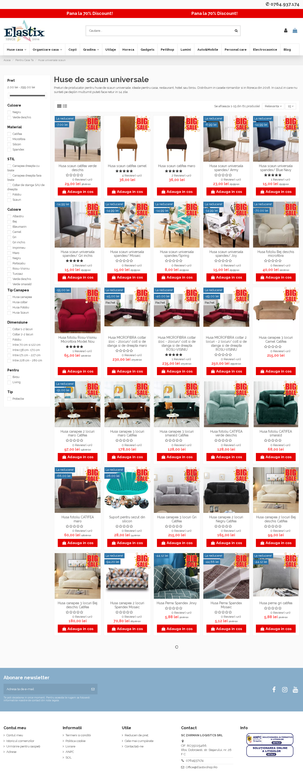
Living (17, 382)
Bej (15, 221)
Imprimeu (19, 247)
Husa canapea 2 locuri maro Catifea (77, 433)
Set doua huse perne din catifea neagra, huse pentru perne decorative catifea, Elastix (176, 695)
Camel (17, 232)
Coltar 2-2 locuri (23, 334)
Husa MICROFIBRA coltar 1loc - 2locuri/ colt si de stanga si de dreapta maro (127, 341)
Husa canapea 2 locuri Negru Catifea (226, 519)
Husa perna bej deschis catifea (77, 691)
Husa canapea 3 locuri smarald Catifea (177, 433)
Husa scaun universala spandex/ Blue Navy (276, 168)
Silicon (17, 144)
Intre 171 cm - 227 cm (26, 355)
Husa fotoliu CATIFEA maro (78, 519)
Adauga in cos (80, 191)
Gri (14, 237)
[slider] (9, 95)
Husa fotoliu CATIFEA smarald (276, 433)
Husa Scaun (21, 312)
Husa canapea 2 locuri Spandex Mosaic (127, 605)
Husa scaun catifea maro (176, 166)
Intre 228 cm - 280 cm (27, 360)
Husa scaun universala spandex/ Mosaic (127, 254)
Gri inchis (19, 242)
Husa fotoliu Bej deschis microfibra (276, 254)
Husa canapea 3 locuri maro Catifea (127, 433)
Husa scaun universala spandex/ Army (226, 168)
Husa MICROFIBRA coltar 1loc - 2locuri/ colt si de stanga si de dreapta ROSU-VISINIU (177, 343)
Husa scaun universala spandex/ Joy (226, 254)
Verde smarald (22, 284)
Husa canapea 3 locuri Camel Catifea (276, 339)
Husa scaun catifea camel (127, 166)
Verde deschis (22, 117)
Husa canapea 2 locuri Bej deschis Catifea (276, 519)
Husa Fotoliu (21, 307)
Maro (16, 253)
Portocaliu (19, 263)
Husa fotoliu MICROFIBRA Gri (275, 691)
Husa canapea (22, 297)
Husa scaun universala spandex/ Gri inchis (77, 254)
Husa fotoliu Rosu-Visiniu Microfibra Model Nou (77, 339)
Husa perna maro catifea (127, 689)
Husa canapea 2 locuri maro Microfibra (226, 691)
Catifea (17, 134)
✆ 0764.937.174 (282, 4)
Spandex (18, 149)
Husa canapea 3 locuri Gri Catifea (176, 519)
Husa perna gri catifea (275, 603)
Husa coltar (20, 302)
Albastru (18, 216)
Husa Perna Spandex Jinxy (177, 603)
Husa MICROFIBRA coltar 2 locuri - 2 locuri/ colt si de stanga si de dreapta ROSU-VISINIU (226, 343)
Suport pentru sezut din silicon (127, 519)
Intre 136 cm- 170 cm (26, 350)
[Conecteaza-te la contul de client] (286, 30)
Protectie (18, 398)
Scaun (17, 199)
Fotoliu (17, 194)
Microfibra (19, 139)
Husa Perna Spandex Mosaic (226, 605)
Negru (17, 112)
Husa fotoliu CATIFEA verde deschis (226, 433)
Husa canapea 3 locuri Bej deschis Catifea (77, 605)
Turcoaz (18, 273)
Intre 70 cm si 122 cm (26, 344)
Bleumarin (20, 226)
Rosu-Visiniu (21, 268)
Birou (16, 377)
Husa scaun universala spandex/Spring (177, 254)
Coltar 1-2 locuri (23, 329)
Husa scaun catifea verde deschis (78, 168)
